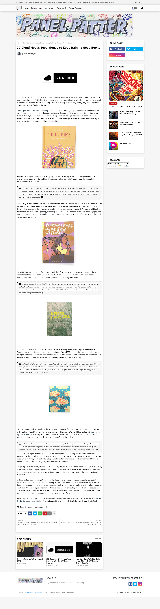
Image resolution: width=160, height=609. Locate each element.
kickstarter (39, 507)
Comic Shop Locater (122, 592)
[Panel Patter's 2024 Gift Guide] (126, 85)
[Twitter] (35, 513)
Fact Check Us (136, 592)
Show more (97, 539)
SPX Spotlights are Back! (128, 143)
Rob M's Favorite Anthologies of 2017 (30, 560)
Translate (125, 166)
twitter (136, 49)
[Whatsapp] (40, 513)
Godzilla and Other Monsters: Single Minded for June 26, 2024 (130, 134)
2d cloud (28, 507)
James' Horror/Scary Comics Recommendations (129, 123)
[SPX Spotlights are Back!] (113, 146)
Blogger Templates (34, 592)
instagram (119, 55)
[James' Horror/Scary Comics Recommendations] (113, 125)
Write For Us (62, 8)
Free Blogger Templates (65, 592)
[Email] (49, 513)
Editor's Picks (36, 8)
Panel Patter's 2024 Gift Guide (126, 106)
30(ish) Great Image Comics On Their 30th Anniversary (130, 113)
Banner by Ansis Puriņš (24, 2)
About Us (49, 8)
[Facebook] (30, 513)
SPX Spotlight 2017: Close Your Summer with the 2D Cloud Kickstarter (58, 561)
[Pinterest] (45, 513)
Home (26, 8)
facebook (118, 49)
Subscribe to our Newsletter (45, 2)
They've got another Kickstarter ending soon (34, 110)
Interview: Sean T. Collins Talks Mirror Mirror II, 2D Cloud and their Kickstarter (88, 561)
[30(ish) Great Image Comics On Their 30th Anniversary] (113, 115)
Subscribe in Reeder (81, 2)
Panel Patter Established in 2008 (102, 2)
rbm (24, 43)
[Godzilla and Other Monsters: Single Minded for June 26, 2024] (113, 136)
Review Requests (75, 8)
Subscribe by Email (65, 2)
